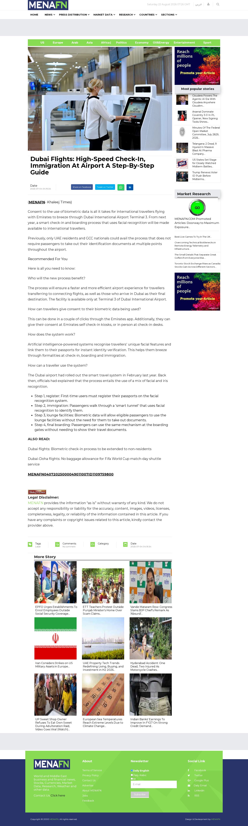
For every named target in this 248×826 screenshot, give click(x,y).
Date (33, 185)
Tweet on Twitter (105, 187)
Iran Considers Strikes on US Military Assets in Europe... (54, 665)
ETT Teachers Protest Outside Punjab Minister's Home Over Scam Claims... (103, 610)
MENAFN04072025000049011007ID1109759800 (71, 474)
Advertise (87, 785)
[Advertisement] (125, 27)
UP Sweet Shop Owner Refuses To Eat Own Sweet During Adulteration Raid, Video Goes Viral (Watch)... (53, 724)
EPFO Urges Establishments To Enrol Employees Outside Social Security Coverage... (56, 610)
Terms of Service (92, 770)
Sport (205, 42)
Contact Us (88, 780)
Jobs (85, 795)
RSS (196, 795)
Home (34, 14)
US (38, 42)
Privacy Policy (90, 775)
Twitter (198, 775)
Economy (142, 42)
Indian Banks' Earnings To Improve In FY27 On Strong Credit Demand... (149, 723)
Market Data (103, 14)
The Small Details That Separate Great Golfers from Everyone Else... (195, 256)
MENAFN (37, 202)
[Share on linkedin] (130, 187)
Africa (105, 42)
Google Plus (201, 780)
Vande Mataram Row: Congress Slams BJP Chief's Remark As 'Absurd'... (151, 610)
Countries (147, 14)
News (48, 14)
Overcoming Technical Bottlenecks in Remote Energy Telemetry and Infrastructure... (195, 245)
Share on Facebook (82, 187)
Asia (89, 42)
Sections (167, 14)
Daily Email (200, 785)
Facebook (200, 770)
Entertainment (179, 42)
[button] (208, 4)
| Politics (120, 42)
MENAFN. (54, 819)
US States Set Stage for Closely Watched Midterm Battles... (204, 163)
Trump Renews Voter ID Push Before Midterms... (204, 176)
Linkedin (199, 790)
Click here (58, 795)
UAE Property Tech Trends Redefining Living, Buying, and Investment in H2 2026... (103, 666)
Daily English (141, 770)
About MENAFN (92, 790)
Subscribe (140, 794)
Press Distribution (73, 14)
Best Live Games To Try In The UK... (193, 236)
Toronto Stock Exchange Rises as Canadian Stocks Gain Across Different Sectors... (198, 265)
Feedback (88, 800)
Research (126, 14)
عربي (198, 4)
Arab (74, 42)
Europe (58, 42)
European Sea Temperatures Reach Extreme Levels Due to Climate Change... (103, 723)
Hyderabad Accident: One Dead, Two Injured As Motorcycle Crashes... (147, 666)
